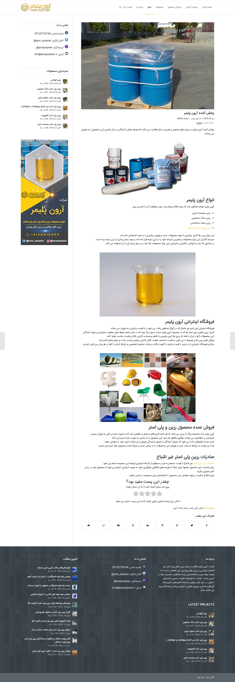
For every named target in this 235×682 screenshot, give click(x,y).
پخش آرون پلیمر (196, 508)
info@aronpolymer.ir (45, 54)
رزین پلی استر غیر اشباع (199, 228)
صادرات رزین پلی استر (203, 463)
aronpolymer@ (44, 48)
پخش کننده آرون (180, 508)
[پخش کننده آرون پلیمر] (147, 65)
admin (180, 118)
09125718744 (43, 34)
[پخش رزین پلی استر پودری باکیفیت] (232, 341)
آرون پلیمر (195, 118)
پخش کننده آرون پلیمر (199, 113)
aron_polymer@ (42, 41)
